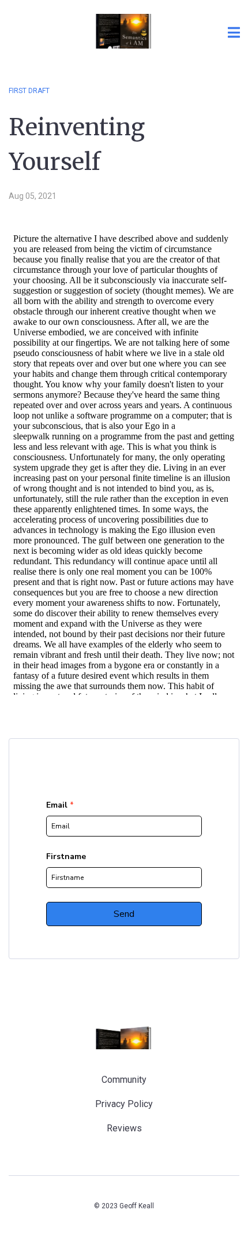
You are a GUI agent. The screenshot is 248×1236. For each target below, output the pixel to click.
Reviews (124, 1128)
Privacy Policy (124, 1103)
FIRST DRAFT (29, 91)
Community (124, 1079)
